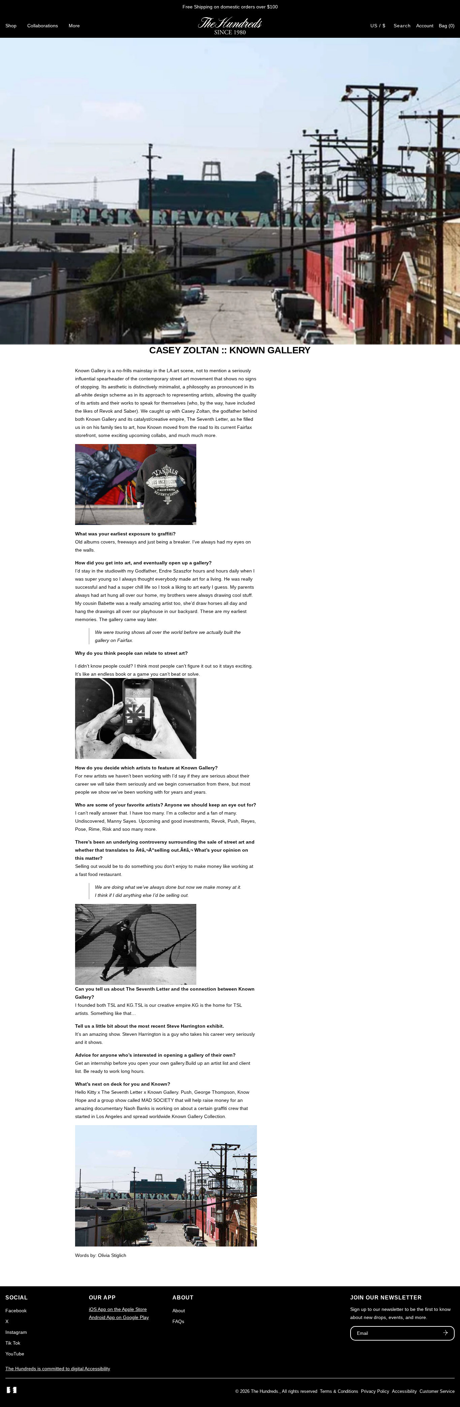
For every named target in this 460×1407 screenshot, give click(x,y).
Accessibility (404, 1391)
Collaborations (42, 25)
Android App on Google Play (119, 1317)
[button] (447, 26)
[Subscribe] (445, 1333)
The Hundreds (264, 1391)
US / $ (378, 25)
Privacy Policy (375, 1391)
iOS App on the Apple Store (118, 1309)
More (74, 25)
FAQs (178, 1321)
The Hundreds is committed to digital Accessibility (57, 1368)
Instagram (16, 1332)
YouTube (14, 1353)
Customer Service (437, 1391)
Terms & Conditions (339, 1391)
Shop (11, 25)
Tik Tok (12, 1343)
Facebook (16, 1310)
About (178, 1310)
